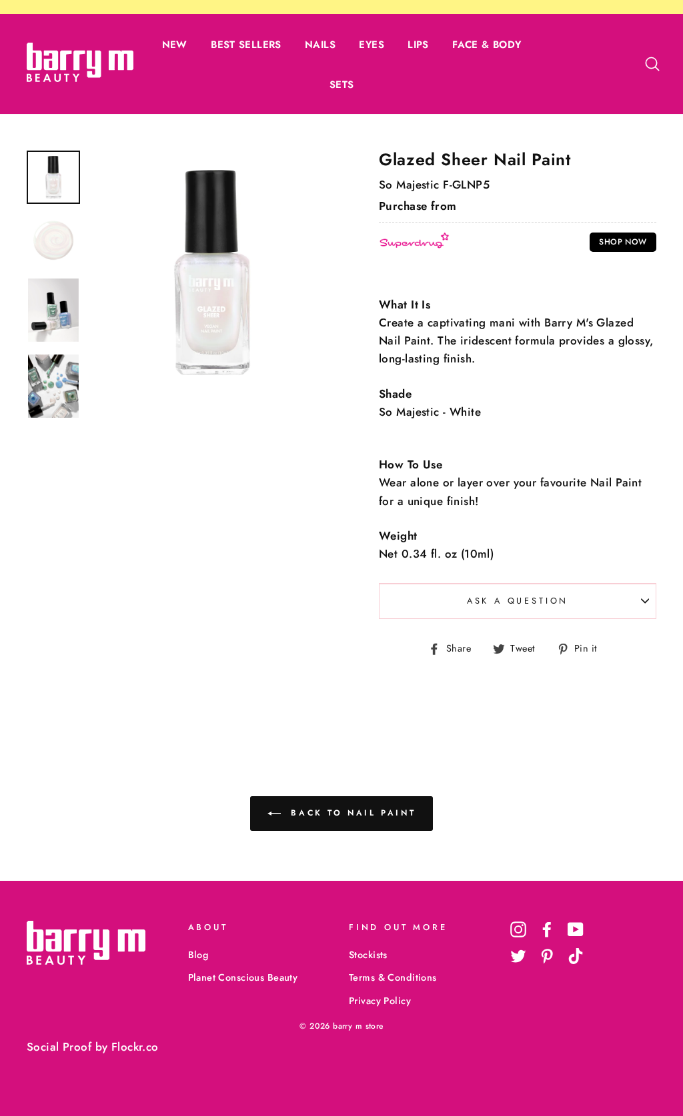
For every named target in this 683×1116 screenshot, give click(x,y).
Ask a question (518, 600)
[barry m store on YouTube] (576, 929)
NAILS (320, 44)
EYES (371, 44)
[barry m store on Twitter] (518, 955)
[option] (212, 272)
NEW (174, 44)
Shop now (622, 242)
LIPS (418, 44)
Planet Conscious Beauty (243, 977)
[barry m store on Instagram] (518, 929)
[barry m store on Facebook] (547, 929)
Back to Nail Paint (351, 813)
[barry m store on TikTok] (576, 955)
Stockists (368, 954)
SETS (341, 84)
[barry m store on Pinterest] (547, 955)
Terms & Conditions (393, 977)
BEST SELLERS (246, 44)
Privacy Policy (380, 1000)
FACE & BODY (486, 44)
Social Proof (59, 1047)
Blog (198, 954)
